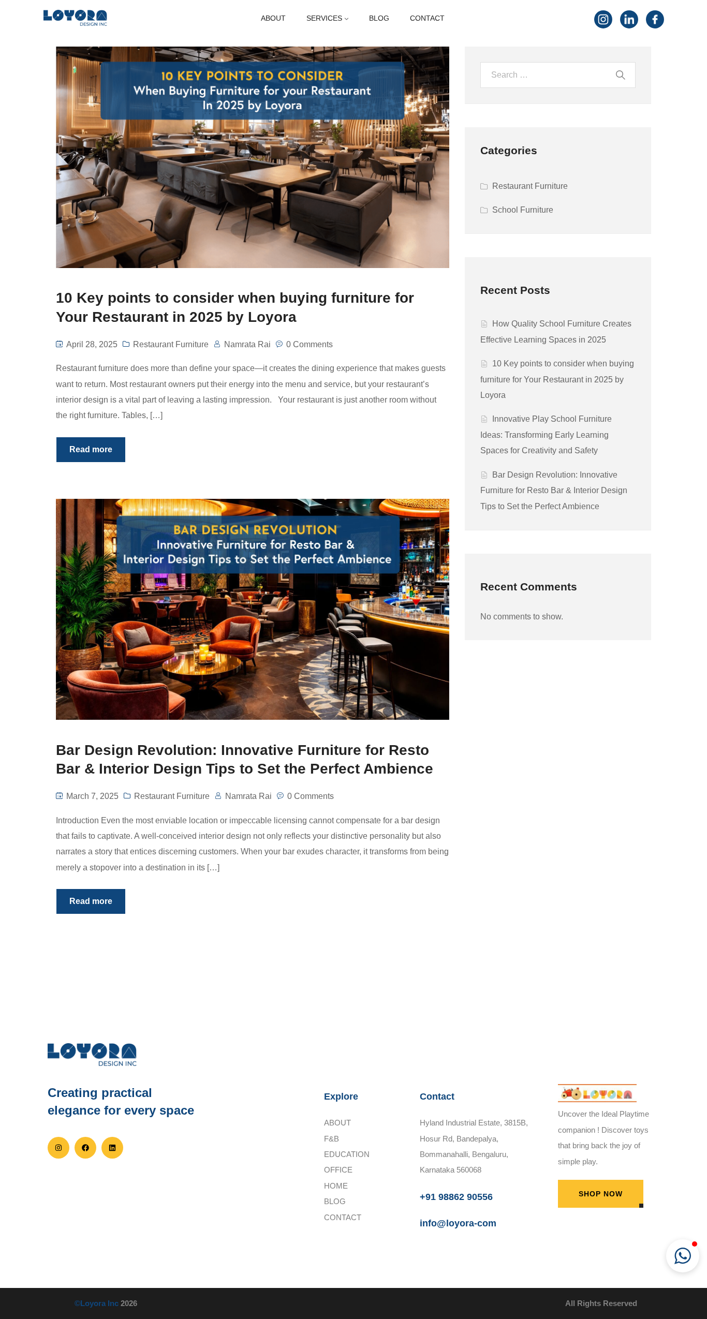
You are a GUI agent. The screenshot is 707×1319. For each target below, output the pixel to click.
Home (336, 1185)
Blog (335, 1201)
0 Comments (309, 344)
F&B (331, 1138)
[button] (682, 1255)
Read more (90, 449)
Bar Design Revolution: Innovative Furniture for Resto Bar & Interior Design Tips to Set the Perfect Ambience (553, 490)
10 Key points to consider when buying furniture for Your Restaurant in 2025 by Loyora (557, 379)
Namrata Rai (247, 344)
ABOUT (273, 18)
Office (338, 1169)
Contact (342, 1217)
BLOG (379, 18)
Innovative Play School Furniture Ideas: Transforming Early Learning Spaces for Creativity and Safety (546, 434)
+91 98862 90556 (456, 1197)
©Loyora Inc (97, 1303)
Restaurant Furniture (171, 344)
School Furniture (522, 209)
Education (347, 1154)
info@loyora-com (458, 1223)
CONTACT (427, 18)
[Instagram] (602, 18)
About (337, 1122)
